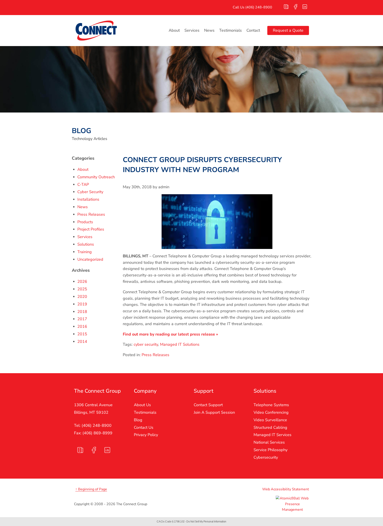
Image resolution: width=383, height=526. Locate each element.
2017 (82, 319)
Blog (138, 420)
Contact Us (143, 427)
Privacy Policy (146, 434)
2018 (82, 311)
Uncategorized (90, 259)
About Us (142, 405)
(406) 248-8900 (258, 7)
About (174, 30)
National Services (269, 442)
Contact (253, 30)
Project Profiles (90, 229)
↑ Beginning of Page (91, 489)
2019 (82, 304)
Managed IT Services (272, 434)
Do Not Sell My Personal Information (206, 521)
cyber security (146, 344)
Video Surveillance (270, 420)
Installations (88, 199)
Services (191, 30)
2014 (82, 341)
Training (84, 251)
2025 (82, 289)
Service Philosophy (270, 449)
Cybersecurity (266, 457)
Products (85, 222)
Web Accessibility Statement (285, 489)
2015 (82, 334)
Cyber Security (90, 191)
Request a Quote (288, 30)
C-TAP (83, 184)
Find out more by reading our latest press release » (170, 334)
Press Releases (155, 354)
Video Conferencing (271, 412)
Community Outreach (96, 177)
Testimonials (230, 30)
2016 (82, 326)
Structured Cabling (270, 427)
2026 (82, 281)
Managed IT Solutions (179, 344)
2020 (82, 296)
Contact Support (208, 405)
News (209, 30)
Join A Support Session (214, 412)
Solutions (85, 244)
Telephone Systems (271, 405)
